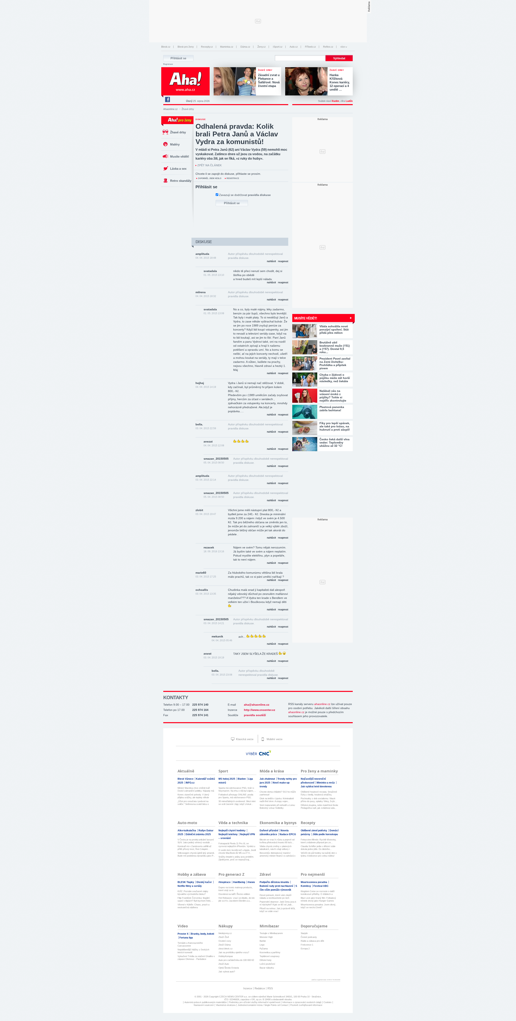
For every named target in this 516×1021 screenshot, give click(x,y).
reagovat (283, 261)
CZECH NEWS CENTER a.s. (233, 996)
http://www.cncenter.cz (259, 709)
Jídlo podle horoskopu (325, 834)
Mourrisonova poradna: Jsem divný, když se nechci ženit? (318, 906)
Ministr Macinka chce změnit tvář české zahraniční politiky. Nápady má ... (196, 789)
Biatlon (242, 778)
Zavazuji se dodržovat (245, 195)
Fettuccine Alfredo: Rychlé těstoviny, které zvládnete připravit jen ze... (318, 841)
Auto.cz (294, 47)
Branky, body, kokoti (202, 933)
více (342, 47)
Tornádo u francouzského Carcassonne (190, 944)
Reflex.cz (328, 47)
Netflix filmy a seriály (190, 886)
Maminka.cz (226, 47)
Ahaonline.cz (170, 109)
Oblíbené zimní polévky (314, 830)
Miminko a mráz (326, 782)
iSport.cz (277, 47)
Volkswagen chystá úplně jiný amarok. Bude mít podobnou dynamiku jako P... (196, 854)
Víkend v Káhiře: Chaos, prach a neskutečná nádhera (193, 906)
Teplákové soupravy (270, 956)
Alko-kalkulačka (187, 830)
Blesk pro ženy (186, 47)
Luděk (349, 101)
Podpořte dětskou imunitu (275, 882)
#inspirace (224, 882)
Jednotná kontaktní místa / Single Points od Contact (263, 1005)
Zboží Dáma (224, 945)
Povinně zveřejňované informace (306, 1005)
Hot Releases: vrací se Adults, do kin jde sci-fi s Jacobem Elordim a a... (236, 899)
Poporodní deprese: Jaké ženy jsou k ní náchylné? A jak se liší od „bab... (278, 903)
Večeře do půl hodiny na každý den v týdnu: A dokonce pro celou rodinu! (319, 854)
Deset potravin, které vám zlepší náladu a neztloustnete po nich (275, 896)
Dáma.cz (245, 47)
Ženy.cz (261, 47)
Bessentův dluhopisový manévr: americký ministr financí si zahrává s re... (277, 854)
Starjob (304, 933)
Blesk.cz (165, 47)
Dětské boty (266, 960)
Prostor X (183, 933)
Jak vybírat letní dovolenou (316, 786)
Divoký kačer (204, 882)
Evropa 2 (305, 948)
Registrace (168, 64)
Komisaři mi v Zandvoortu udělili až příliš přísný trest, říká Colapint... (194, 847)
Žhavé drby (178, 132)
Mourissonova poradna (314, 882)
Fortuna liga (186, 937)
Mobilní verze (274, 739)
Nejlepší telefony (228, 834)
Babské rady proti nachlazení (277, 886)
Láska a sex (178, 168)
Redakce (260, 988)
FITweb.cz (310, 47)
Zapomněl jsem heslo (209, 178)
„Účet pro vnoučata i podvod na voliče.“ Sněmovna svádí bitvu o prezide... (193, 803)
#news (251, 882)
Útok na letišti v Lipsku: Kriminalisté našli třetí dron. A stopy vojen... (277, 799)
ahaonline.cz (322, 704)
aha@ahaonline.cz (256, 704)
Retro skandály (180, 180)
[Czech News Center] (265, 753)
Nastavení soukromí (204, 1005)
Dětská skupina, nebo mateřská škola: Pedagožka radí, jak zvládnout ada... (319, 806)
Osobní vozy (224, 941)
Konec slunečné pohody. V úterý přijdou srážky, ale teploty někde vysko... (193, 796)
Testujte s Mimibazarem (271, 933)
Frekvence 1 (307, 945)
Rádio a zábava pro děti (312, 941)
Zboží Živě (223, 937)
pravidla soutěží (255, 715)
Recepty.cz (207, 47)
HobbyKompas (225, 956)
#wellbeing (239, 882)
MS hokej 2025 (227, 778)
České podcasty (309, 937)
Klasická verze (244, 739)
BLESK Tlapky (186, 882)
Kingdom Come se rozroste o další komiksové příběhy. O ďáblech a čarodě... (318, 892)
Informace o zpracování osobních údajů (301, 1002)
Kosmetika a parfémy (270, 952)
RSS (270, 988)
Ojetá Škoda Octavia (228, 968)
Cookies (328, 1002)
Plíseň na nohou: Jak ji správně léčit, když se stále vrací (277, 909)
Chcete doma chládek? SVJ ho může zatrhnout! (278, 793)
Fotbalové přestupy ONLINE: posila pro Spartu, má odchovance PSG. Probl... (235, 796)
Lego (262, 945)
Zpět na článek (209, 165)
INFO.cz (190, 782)
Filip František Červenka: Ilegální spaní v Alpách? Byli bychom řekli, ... (195, 899)
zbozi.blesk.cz (225, 948)
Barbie (263, 941)
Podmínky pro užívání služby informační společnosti (254, 1002)
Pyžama (264, 948)
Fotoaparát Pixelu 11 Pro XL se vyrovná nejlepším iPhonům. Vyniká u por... (236, 845)
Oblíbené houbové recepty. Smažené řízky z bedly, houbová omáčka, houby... (319, 793)
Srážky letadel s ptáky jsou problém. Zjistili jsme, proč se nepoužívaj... (236, 858)
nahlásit (271, 261)
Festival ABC (321, 886)
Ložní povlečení (267, 964)
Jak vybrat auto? (226, 971)
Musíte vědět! (179, 156)
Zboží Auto (223, 964)
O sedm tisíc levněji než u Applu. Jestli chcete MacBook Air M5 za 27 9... (237, 851)
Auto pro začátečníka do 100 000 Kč (236, 960)
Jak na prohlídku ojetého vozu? (233, 952)
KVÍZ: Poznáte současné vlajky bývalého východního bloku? (193, 892)
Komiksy (306, 886)
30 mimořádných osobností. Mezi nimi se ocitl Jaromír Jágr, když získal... (236, 802)
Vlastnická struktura (225, 1005)
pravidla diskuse (259, 195)
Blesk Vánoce (186, 778)
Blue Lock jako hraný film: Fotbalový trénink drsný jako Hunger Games (318, 899)
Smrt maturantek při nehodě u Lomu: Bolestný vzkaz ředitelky (277, 806)
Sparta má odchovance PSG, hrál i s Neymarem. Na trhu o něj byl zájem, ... (237, 789)
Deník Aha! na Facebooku (167, 99)
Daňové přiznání (269, 830)
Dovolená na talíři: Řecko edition (234, 894)
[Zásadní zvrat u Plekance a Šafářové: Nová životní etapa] (236, 81)
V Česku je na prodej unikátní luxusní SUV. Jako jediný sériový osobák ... (196, 841)
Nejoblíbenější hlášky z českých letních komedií (193, 951)
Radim (335, 101)
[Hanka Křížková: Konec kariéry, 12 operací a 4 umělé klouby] (307, 81)
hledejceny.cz (225, 933)
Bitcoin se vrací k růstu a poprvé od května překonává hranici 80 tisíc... (277, 841)
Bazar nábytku (267, 968)
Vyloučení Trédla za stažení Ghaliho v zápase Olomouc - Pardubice (196, 957)
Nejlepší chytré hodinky (232, 830)
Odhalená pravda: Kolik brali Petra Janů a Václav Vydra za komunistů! (237, 133)
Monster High (266, 937)
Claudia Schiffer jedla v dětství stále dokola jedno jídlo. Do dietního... (318, 847)
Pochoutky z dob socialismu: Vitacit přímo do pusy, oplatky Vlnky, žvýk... (319, 799)
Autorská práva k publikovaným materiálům (205, 1002)
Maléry (175, 144)
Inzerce (247, 988)
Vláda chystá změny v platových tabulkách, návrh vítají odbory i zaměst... (275, 847)
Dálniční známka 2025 (198, 834)
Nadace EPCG (288, 834)
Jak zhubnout (268, 778)
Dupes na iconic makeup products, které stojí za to (235, 888)
